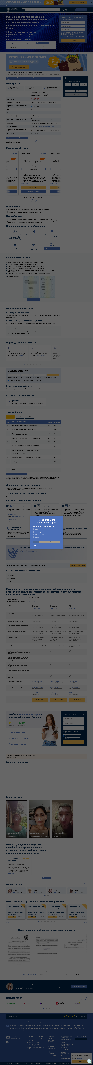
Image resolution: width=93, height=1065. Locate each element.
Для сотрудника (39, 532)
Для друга (37, 537)
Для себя (37, 529)
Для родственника (40, 534)
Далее (49, 541)
